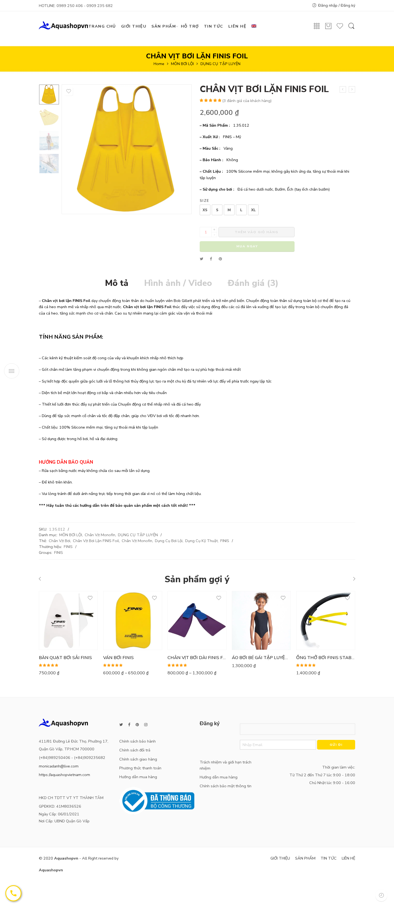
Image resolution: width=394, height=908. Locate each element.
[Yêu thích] (340, 28)
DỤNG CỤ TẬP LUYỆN (220, 63)
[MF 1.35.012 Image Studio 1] (49, 94)
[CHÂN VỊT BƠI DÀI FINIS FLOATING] (197, 620)
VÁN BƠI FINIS (118, 658)
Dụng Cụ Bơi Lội (169, 540)
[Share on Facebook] (211, 259)
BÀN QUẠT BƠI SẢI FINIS (65, 658)
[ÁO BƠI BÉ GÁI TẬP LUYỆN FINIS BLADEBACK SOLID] (261, 620)
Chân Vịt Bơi (59, 540)
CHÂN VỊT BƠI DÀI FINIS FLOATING (197, 658)
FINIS (224, 540)
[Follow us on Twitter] (121, 725)
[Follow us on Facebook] (129, 725)
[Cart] (328, 28)
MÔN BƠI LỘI (182, 63)
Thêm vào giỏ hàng (256, 232)
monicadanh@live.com (59, 766)
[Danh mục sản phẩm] (317, 28)
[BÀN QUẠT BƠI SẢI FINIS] (68, 620)
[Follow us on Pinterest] (137, 725)
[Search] (351, 29)
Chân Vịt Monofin (100, 535)
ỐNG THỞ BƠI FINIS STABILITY (325, 658)
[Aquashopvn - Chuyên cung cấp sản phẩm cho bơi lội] (63, 25)
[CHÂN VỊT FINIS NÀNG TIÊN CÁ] (343, 89)
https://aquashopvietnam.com (64, 774)
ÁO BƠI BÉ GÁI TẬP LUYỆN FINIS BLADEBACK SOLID (261, 658)
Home (159, 63)
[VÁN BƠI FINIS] (132, 620)
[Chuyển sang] (255, 26)
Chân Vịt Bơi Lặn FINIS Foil (96, 540)
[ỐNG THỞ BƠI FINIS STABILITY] (325, 620)
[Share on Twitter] (201, 259)
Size (204, 201)
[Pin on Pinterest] (220, 259)
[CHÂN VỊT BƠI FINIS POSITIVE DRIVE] (352, 89)
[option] (49, 94)
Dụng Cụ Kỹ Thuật (201, 540)
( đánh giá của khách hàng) (247, 100)
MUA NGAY (247, 246)
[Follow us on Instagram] (145, 725)
